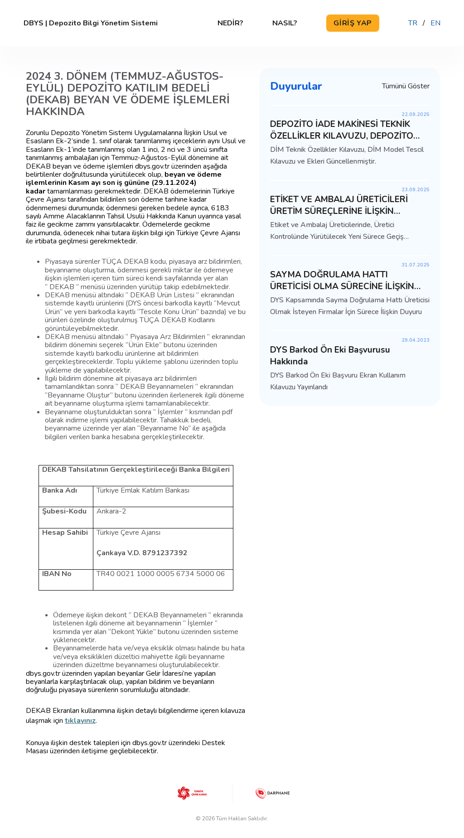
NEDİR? (230, 23)
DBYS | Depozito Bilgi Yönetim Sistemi (91, 23)
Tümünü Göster (406, 86)
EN (435, 23)
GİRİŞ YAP (353, 23)
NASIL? (284, 23)
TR (412, 23)
